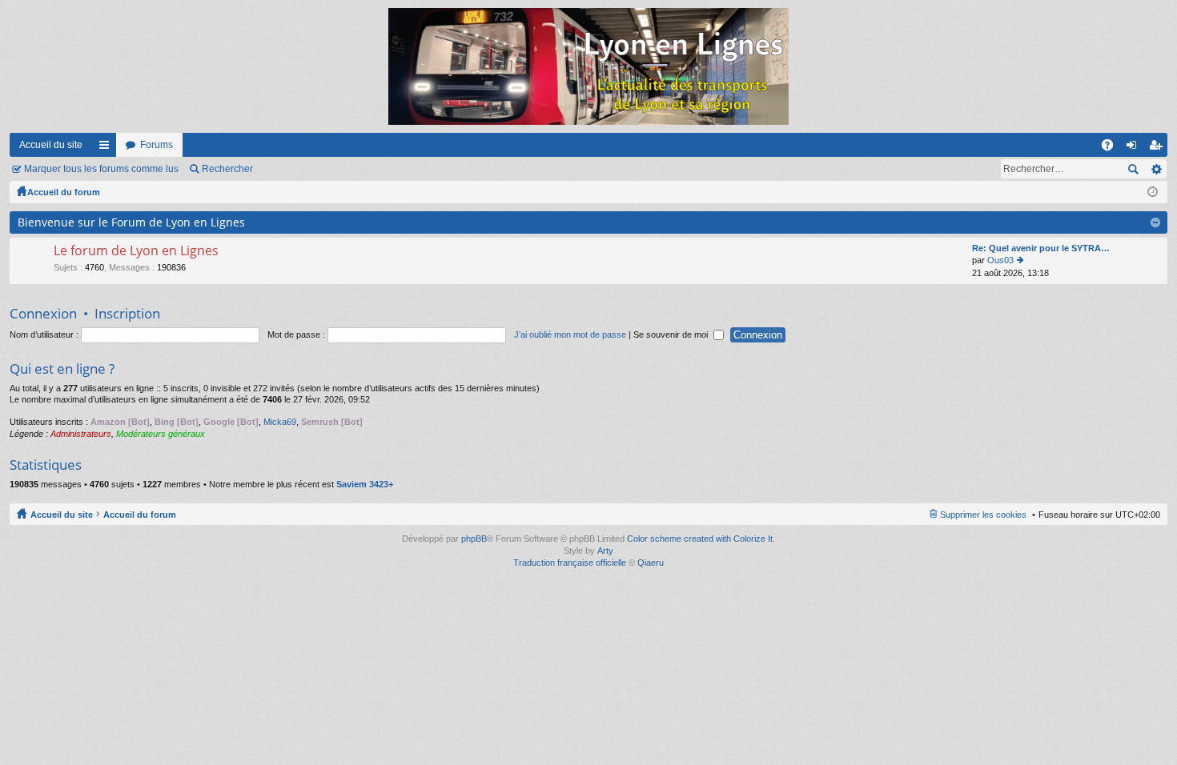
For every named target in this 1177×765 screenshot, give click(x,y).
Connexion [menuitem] (1134, 148)
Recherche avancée (1156, 168)
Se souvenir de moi (671, 334)
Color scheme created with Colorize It (700, 538)
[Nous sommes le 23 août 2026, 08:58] (1152, 192)
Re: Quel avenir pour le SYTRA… (1041, 248)
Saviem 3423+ (364, 484)
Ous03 (1000, 260)
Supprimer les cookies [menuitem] (983, 514)
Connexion (43, 313)
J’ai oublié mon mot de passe (570, 334)
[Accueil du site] (588, 66)
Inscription (127, 313)
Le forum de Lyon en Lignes (136, 251)
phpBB (474, 538)
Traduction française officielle (569, 562)
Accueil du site (50, 144)
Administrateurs (80, 434)
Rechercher (227, 168)
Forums (156, 144)
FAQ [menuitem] (1112, 148)
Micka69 (279, 422)
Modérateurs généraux (160, 434)
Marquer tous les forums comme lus (101, 168)
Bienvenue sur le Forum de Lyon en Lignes (131, 222)
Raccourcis (107, 148)
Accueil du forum (63, 192)
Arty (605, 550)
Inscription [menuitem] (1158, 148)
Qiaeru (650, 562)
